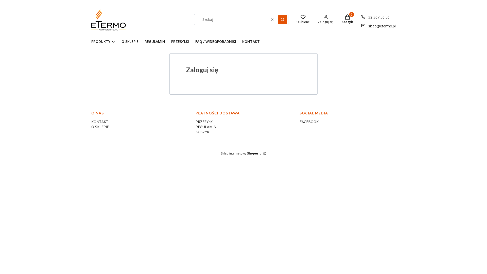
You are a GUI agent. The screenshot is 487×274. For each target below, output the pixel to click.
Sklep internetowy (242, 153)
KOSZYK (202, 131)
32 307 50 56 (379, 17)
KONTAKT (99, 121)
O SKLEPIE (100, 126)
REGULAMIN (206, 126)
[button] (282, 19)
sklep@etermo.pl (382, 26)
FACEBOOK (309, 121)
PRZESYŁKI (205, 121)
